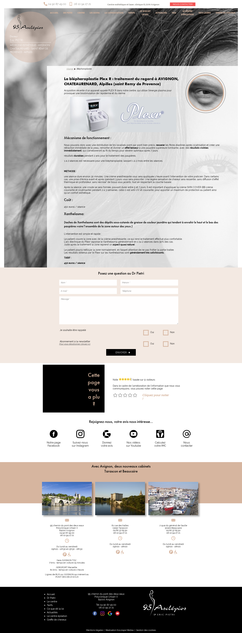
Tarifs (131, 12)
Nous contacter (182, 4)
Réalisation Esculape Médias (120, 630)
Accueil (54, 12)
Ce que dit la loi (145, 13)
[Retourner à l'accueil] (28, 32)
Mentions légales (94, 630)
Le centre (52, 601)
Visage (70, 69)
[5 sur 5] (135, 395)
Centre (81, 12)
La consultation (114, 12)
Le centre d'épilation (187, 13)
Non (172, 332)
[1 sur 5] (115, 395)
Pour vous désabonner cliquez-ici (74, 344)
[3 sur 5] (125, 395)
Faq (174, 12)
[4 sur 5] (130, 395)
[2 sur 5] (120, 395)
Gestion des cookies (146, 630)
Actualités (161, 12)
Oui (152, 332)
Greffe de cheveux (225, 12)
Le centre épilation (57, 616)
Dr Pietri (67, 12)
